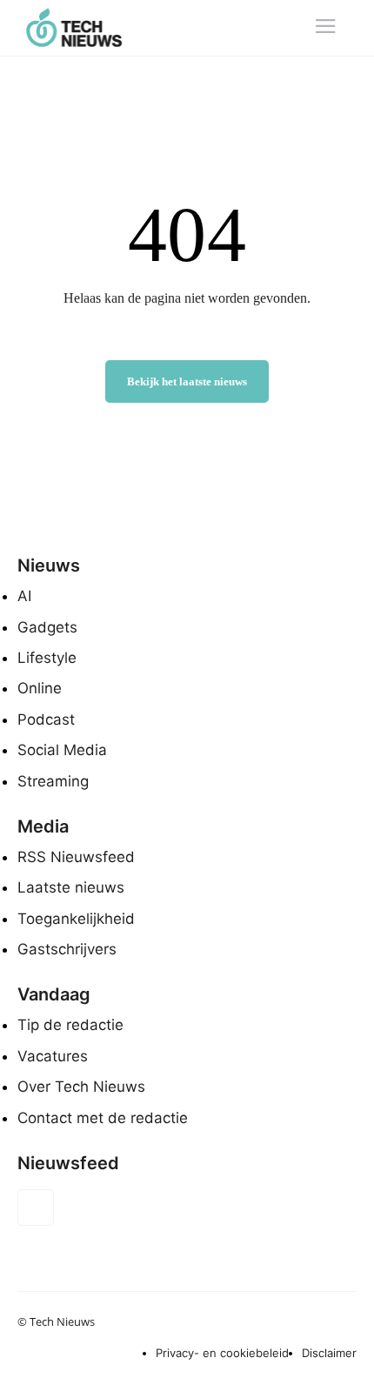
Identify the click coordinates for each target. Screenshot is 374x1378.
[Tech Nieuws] (85, 27)
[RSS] (35, 1207)
